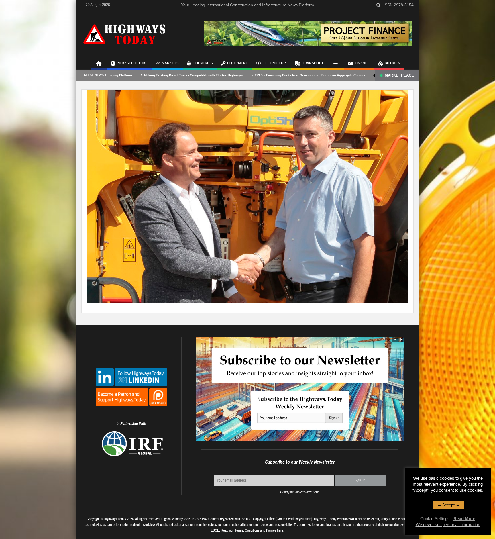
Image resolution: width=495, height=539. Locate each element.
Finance (362, 63)
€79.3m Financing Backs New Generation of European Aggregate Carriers (268, 75)
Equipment (237, 63)
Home (99, 63)
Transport (312, 63)
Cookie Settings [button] (435, 518)
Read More (464, 518)
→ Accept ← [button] (448, 505)
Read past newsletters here (299, 492)
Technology (275, 63)
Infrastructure (132, 63)
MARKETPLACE (399, 75)
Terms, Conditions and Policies (255, 530)
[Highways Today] (124, 33)
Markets (170, 63)
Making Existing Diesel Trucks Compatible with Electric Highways (151, 75)
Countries (203, 63)
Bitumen (392, 63)
